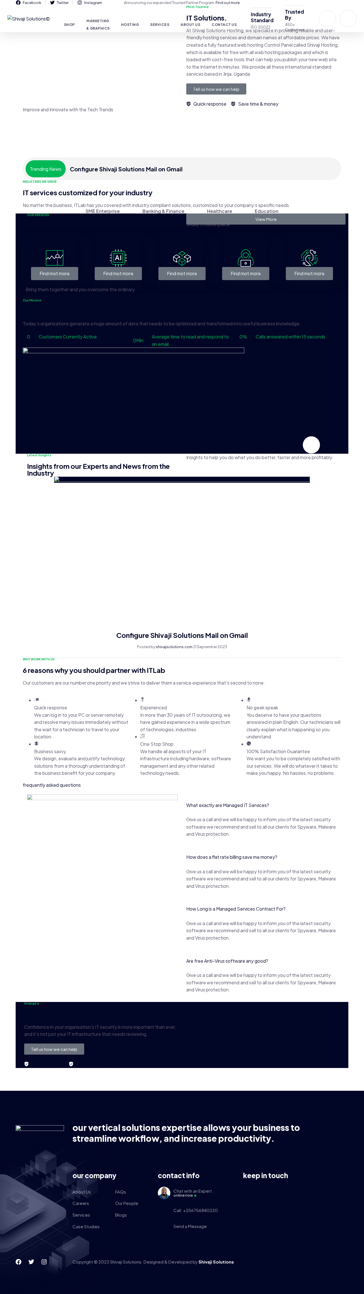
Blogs (121, 1214)
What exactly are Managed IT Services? (227, 805)
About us (190, 24)
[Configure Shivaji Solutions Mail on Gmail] (182, 480)
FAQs (120, 1191)
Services (159, 24)
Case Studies (86, 1226)
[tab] (103, 211)
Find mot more (55, 273)
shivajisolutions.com (174, 646)
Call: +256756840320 (195, 1210)
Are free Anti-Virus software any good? (227, 961)
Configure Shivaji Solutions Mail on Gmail (126, 168)
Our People (126, 1203)
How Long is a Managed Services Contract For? (236, 909)
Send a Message (190, 1226)
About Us (82, 1191)
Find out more (228, 2)
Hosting (130, 24)
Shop (69, 24)
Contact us (224, 24)
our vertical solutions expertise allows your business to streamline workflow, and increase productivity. (186, 1133)
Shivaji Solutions (216, 1261)
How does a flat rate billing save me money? (231, 857)
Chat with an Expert (192, 1193)
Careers (81, 1203)
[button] (261, 805)
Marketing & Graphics (98, 24)
